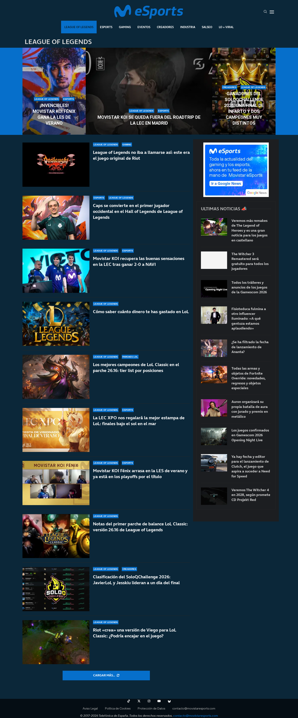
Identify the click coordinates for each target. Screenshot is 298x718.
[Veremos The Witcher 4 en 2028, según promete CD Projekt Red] (214, 496)
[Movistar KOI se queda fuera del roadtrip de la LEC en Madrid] (149, 91)
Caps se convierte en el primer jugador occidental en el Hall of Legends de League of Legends (138, 211)
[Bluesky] (169, 701)
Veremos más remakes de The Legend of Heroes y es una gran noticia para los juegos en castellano (249, 230)
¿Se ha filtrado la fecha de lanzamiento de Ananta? (250, 346)
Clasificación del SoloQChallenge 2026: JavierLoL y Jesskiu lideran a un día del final (136, 580)
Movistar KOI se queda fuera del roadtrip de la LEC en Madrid (149, 120)
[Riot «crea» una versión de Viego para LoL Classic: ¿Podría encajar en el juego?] (55, 642)
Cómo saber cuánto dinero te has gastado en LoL (141, 312)
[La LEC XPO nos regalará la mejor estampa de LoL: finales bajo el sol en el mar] (55, 430)
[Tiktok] (128, 701)
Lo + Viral (226, 27)
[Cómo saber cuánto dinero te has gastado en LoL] (55, 324)
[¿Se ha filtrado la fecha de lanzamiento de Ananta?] (214, 348)
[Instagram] (149, 701)
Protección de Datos (151, 708)
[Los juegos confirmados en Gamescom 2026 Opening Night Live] (214, 436)
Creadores (165, 27)
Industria (187, 27)
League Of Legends (78, 27)
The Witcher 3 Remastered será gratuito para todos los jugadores (250, 261)
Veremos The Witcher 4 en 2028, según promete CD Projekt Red (250, 494)
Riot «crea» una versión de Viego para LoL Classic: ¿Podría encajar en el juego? (134, 633)
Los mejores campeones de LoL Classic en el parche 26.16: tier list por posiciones (136, 367)
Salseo (207, 27)
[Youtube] (159, 701)
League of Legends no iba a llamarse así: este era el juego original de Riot (141, 155)
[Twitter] (138, 701)
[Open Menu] (272, 12)
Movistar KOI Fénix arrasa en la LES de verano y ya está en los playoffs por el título (140, 474)
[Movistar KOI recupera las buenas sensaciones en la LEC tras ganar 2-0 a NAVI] (55, 271)
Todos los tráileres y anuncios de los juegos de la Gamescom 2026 (249, 287)
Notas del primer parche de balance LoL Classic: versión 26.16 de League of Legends (140, 527)
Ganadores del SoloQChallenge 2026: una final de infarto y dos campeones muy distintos (244, 108)
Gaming (125, 27)
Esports (106, 27)
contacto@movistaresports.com (193, 708)
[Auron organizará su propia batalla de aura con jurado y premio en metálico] (214, 408)
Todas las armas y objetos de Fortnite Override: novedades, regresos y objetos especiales (248, 378)
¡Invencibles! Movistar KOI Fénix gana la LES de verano (54, 114)
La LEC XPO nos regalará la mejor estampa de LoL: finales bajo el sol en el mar (139, 421)
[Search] (265, 12)
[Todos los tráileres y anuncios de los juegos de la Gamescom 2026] (214, 288)
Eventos (143, 27)
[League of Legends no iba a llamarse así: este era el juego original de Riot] (55, 165)
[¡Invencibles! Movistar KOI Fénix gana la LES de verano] (54, 91)
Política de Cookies (117, 708)
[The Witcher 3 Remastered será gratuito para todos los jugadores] (214, 260)
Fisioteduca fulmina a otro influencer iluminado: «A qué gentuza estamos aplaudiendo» (248, 318)
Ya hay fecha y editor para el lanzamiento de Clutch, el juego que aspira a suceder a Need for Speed (250, 466)
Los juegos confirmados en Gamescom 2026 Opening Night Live (250, 435)
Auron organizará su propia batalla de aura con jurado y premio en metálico (249, 409)
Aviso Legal (90, 708)
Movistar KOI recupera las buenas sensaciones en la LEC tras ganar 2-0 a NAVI (138, 261)
